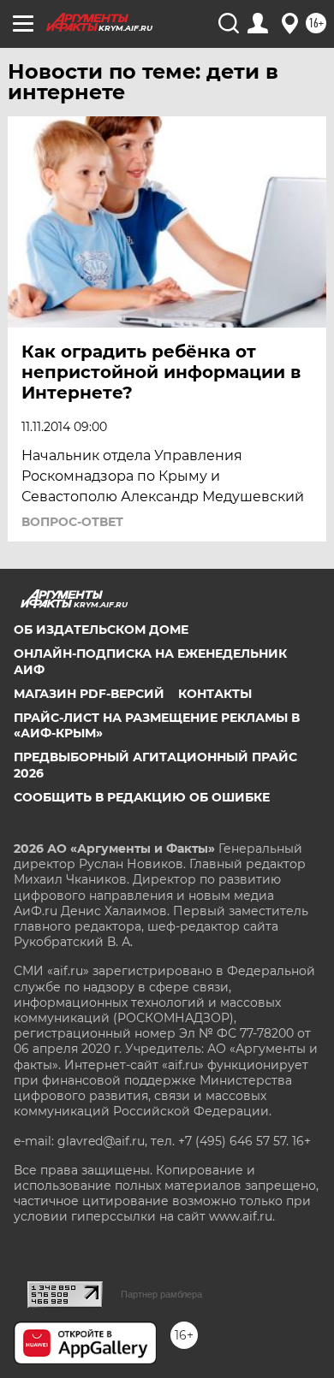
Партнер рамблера (161, 1294)
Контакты (215, 693)
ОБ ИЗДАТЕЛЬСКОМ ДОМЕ (101, 629)
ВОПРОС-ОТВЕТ (72, 522)
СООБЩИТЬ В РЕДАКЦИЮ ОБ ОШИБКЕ (142, 797)
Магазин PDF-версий (89, 693)
